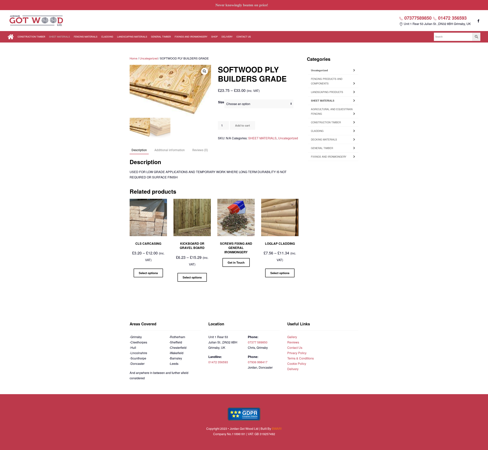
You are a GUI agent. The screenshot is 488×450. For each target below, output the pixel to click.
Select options (148, 273)
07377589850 (417, 17)
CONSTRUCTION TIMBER (31, 36)
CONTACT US (243, 36)
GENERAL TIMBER (161, 36)
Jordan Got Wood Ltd (244, 428)
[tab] (137, 150)
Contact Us (294, 347)
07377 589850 (257, 342)
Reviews (293, 342)
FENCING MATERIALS (85, 36)
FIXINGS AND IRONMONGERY (191, 36)
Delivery (293, 369)
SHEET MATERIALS (59, 36)
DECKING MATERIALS (324, 139)
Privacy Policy (297, 353)
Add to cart (242, 125)
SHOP (214, 36)
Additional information (169, 150)
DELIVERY (227, 36)
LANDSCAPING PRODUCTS (327, 92)
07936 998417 (257, 362)
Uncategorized (149, 58)
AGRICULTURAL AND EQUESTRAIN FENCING (331, 111)
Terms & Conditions (300, 358)
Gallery (292, 337)
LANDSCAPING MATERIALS (132, 36)
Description (139, 150)
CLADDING (107, 36)
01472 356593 (452, 17)
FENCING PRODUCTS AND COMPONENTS (326, 81)
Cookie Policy (296, 363)
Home (133, 58)
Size (221, 102)
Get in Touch (236, 262)
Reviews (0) (200, 150)
